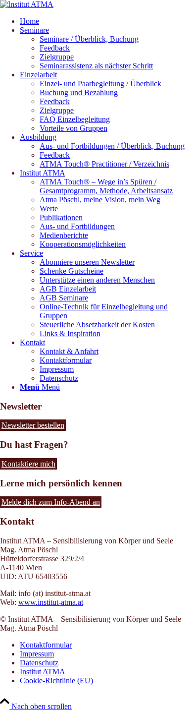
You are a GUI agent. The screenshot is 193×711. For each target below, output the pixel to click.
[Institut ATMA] (26, 4)
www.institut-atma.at (50, 602)
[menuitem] (106, 21)
